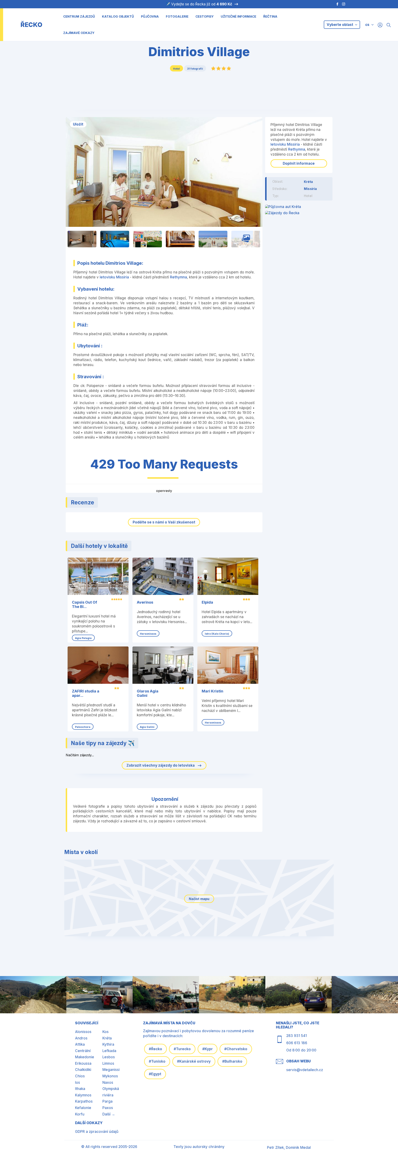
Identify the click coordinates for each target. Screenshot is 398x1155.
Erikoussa (83, 1063)
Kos (105, 1032)
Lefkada (109, 1051)
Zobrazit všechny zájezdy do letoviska (160, 765)
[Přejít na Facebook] (335, 4)
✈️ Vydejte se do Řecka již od (199, 4)
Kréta (308, 182)
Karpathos (84, 1101)
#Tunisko (157, 1061)
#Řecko (155, 1049)
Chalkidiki (83, 1070)
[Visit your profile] (380, 24)
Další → (108, 1114)
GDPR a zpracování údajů (96, 1132)
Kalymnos (83, 1095)
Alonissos (83, 1032)
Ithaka (80, 1089)
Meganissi (111, 1070)
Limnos (108, 1063)
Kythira (108, 1044)
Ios (77, 1082)
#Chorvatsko (235, 1049)
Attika (80, 1044)
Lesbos (108, 1057)
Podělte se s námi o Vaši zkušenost (164, 522)
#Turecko (182, 1049)
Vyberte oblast (340, 25)
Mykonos (110, 1076)
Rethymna (178, 277)
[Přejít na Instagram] (344, 4)
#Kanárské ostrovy (194, 1061)
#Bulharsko (232, 1061)
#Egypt (155, 1074)
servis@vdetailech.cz (304, 1070)
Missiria (310, 189)
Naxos (107, 1082)
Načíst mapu (199, 899)
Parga (107, 1101)
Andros (81, 1038)
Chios (80, 1076)
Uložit (78, 124)
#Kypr (207, 1049)
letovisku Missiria (114, 277)
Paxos (107, 1108)
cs (367, 25)
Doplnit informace (299, 163)
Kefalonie (83, 1108)
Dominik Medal (298, 1147)
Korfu (79, 1114)
